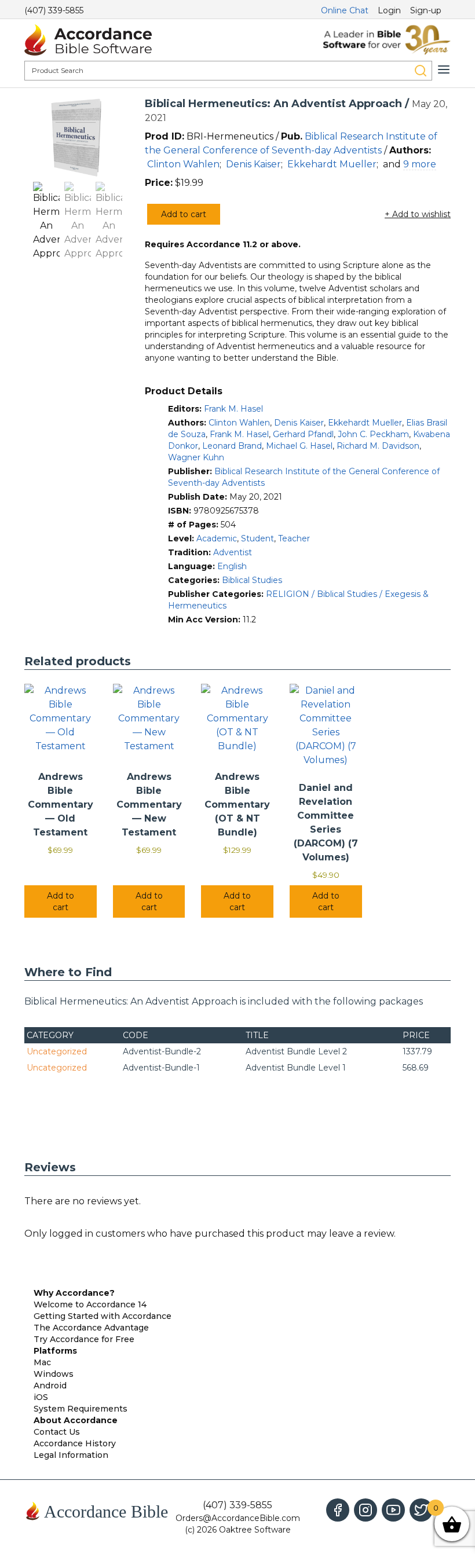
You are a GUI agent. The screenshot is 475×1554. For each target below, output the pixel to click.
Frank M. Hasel (233, 409)
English (232, 566)
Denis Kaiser (253, 164)
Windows (54, 1374)
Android (50, 1385)
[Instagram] (365, 1510)
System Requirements (80, 1408)
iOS (41, 1397)
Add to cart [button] (60, 901)
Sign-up (425, 10)
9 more (419, 164)
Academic (216, 538)
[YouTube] (393, 1510)
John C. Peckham (373, 434)
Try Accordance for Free (84, 1339)
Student (257, 538)
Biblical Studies (252, 580)
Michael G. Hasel (299, 446)
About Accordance (76, 1420)
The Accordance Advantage (91, 1327)
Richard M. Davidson (378, 446)
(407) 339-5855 (53, 10)
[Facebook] (337, 1510)
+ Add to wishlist (418, 214)
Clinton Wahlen (183, 164)
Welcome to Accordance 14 (90, 1304)
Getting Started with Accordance (102, 1316)
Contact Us (57, 1432)
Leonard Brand (232, 446)
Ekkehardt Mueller (332, 164)
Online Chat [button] (344, 10)
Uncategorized (57, 1051)
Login (389, 10)
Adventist (232, 552)
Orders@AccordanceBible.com (238, 1518)
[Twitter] (421, 1510)
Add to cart (183, 214)
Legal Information (71, 1455)
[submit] (420, 71)
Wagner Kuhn (196, 457)
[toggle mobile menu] (444, 69)
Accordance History (75, 1443)
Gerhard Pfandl (303, 434)
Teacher (294, 538)
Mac (42, 1362)
